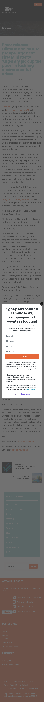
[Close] (41, 304)
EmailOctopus (26, 394)
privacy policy (30, 389)
